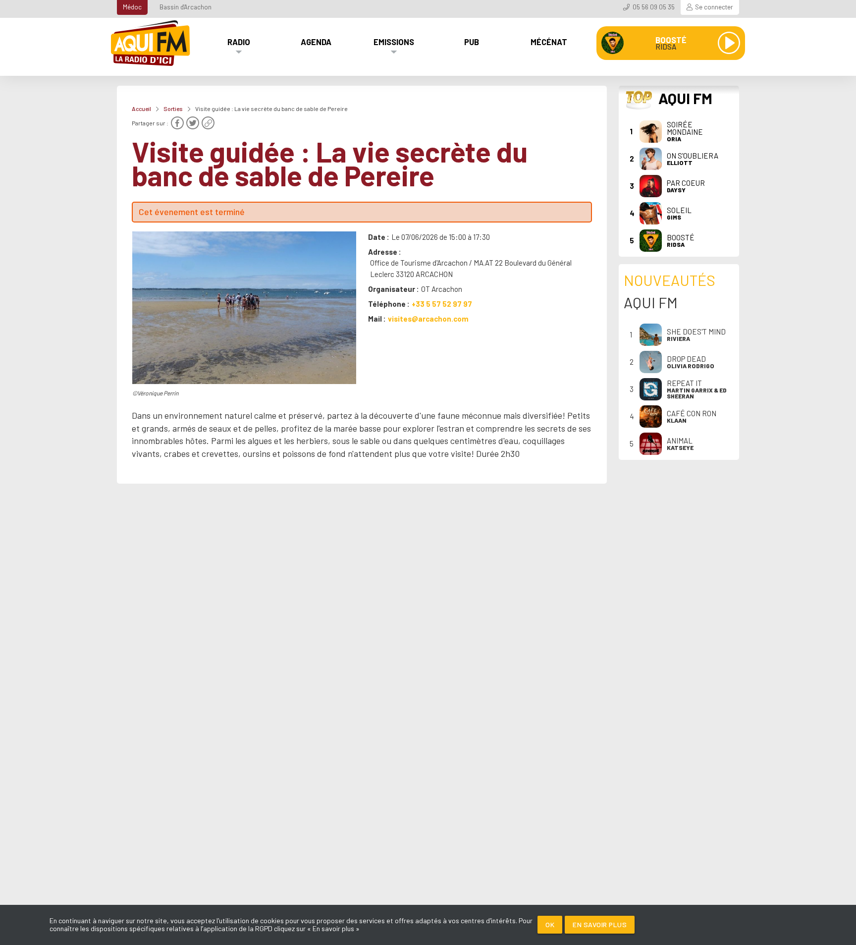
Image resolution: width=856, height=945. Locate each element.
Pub (471, 42)
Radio (238, 42)
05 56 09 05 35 (654, 7)
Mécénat (549, 42)
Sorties (173, 108)
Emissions (394, 42)
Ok (549, 924)
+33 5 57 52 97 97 (442, 303)
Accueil (141, 108)
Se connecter (714, 7)
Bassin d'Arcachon (186, 7)
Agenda (316, 42)
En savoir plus (600, 924)
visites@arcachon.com (428, 318)
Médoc (132, 7)
